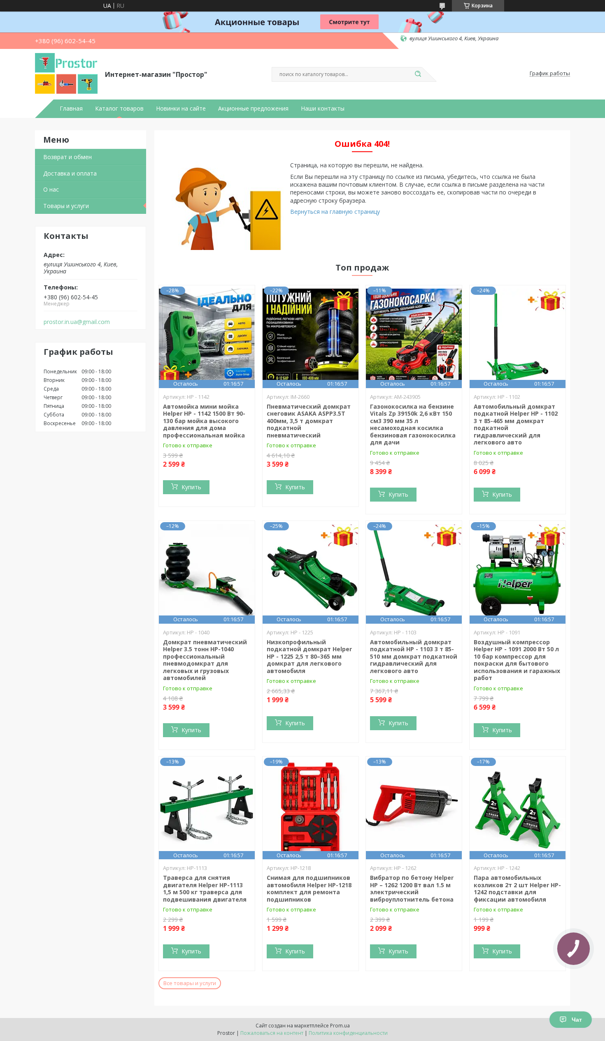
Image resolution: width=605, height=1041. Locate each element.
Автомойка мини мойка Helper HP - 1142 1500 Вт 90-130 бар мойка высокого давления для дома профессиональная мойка (204, 421)
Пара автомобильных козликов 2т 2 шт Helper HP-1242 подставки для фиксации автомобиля (517, 888)
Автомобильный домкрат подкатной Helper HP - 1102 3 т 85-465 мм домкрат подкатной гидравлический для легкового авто (516, 424)
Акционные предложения (253, 108)
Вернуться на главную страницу (335, 211)
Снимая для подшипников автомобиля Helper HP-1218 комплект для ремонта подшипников (309, 888)
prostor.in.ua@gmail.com (77, 322)
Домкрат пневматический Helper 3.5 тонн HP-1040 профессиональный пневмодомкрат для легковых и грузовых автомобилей (205, 660)
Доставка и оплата (70, 173)
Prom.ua (340, 1025)
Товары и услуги (66, 206)
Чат (577, 1019)
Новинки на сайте (181, 108)
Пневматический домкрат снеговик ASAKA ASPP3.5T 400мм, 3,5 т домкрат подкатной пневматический (309, 421)
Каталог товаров (119, 108)
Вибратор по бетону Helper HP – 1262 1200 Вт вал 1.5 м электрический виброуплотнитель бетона (412, 888)
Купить (191, 487)
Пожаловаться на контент (271, 1032)
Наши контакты (322, 108)
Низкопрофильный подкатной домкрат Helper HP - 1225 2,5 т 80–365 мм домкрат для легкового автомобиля (309, 656)
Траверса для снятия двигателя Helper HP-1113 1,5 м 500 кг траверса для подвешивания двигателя (205, 888)
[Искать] (418, 74)
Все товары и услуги (189, 983)
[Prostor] (66, 73)
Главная (71, 108)
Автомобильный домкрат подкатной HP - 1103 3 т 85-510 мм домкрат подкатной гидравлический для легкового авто (413, 656)
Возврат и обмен (67, 157)
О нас (51, 189)
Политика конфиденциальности (348, 1032)
